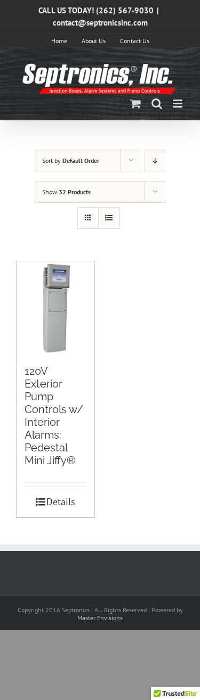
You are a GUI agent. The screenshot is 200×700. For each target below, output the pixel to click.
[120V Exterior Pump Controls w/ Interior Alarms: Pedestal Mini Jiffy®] (55, 308)
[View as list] (109, 218)
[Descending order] (155, 160)
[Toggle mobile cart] (135, 103)
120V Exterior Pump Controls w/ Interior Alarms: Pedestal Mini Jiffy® (54, 416)
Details (60, 502)
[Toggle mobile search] (156, 103)
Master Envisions (100, 618)
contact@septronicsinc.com (100, 23)
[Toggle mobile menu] (178, 103)
